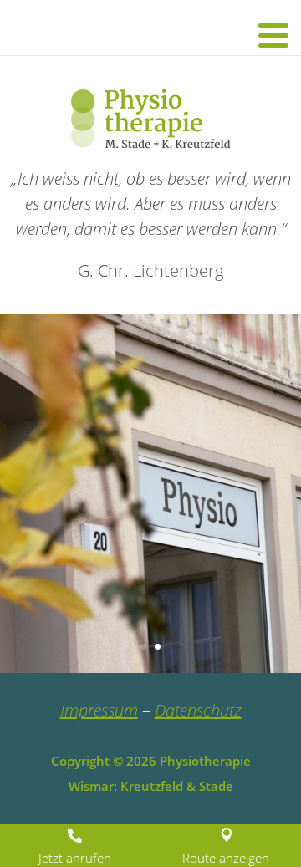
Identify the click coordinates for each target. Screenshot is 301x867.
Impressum (99, 710)
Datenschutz (198, 710)
